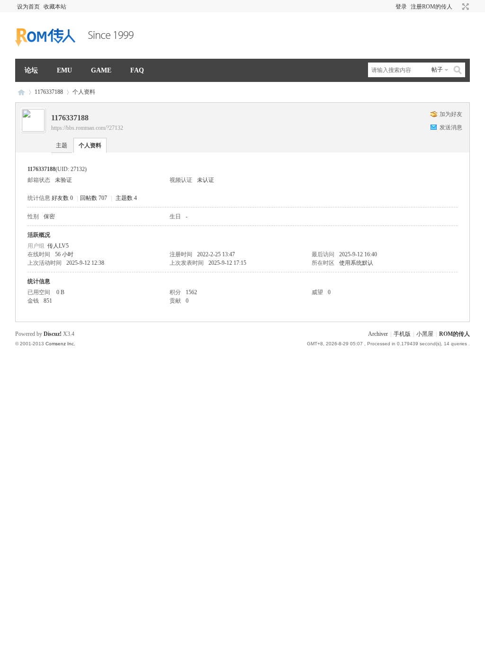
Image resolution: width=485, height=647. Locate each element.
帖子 (437, 69)
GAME (101, 70)
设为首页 (28, 6)
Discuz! (53, 334)
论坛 (31, 70)
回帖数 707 (93, 198)
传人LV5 (58, 246)
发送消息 (451, 127)
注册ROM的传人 (431, 6)
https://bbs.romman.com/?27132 (87, 128)
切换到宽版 (464, 6)
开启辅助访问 (456, 6)
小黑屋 (424, 334)
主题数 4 (126, 198)
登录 (401, 6)
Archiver (378, 334)
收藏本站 (55, 6)
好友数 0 (62, 198)
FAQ (137, 70)
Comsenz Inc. (60, 343)
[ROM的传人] (76, 53)
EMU (64, 70)
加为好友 (451, 114)
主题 (61, 145)
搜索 (457, 70)
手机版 (402, 334)
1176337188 (49, 92)
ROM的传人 (21, 92)
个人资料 (90, 145)
